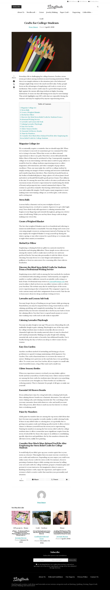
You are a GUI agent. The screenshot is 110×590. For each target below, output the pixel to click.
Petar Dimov (33, 27)
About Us (20, 12)
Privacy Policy (82, 577)
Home (26, 528)
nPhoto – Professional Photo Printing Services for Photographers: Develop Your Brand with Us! (21, 533)
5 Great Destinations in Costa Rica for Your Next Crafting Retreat (41, 532)
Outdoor (44, 528)
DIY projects (17, 528)
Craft (41, 19)
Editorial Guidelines (55, 577)
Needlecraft (31, 12)
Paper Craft (64, 12)
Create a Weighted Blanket (30, 112)
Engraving (76, 12)
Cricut (41, 12)
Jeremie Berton (20, 538)
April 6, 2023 (49, 27)
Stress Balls (24, 110)
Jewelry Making (52, 12)
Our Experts (70, 577)
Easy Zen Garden (26, 126)
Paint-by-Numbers (27, 133)
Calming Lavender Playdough (31, 124)
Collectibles (87, 12)
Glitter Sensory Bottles (28, 129)
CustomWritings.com (57, 281)
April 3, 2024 (65, 539)
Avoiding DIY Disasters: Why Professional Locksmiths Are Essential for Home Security (62, 532)
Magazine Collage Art (28, 108)
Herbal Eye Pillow (27, 115)
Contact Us (94, 577)
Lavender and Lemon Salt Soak (31, 122)
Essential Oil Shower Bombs (31, 131)
